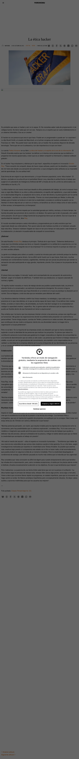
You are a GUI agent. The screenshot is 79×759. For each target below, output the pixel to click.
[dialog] (39, 379)
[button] (39, 377)
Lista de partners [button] (23, 389)
